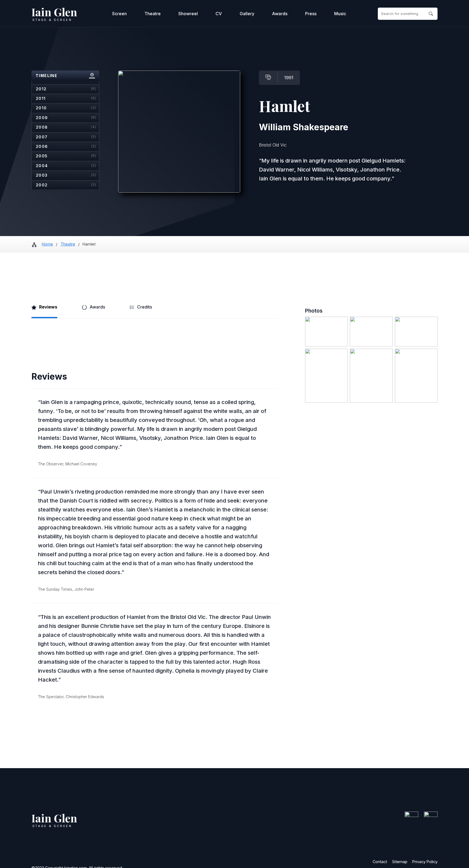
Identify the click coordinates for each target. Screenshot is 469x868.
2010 (66, 108)
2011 (66, 98)
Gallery (247, 13)
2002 (66, 185)
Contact (380, 861)
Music (340, 13)
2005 (66, 156)
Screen (119, 13)
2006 (66, 146)
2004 (66, 165)
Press (310, 13)
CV (219, 13)
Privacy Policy (425, 861)
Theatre (152, 13)
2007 (66, 137)
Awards (279, 13)
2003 (66, 175)
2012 (66, 89)
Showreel (188, 13)
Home (47, 244)
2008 (66, 127)
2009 (66, 117)
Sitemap (399, 861)
